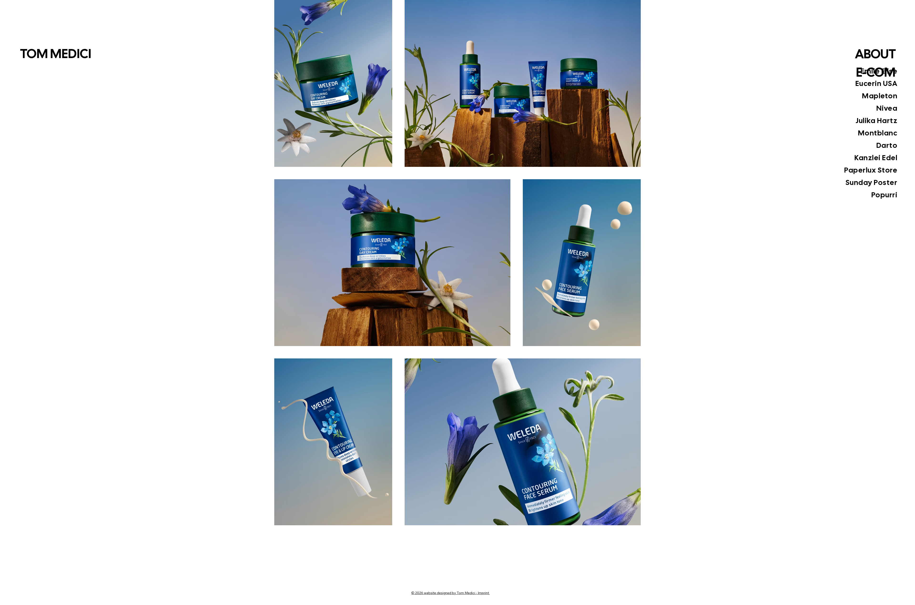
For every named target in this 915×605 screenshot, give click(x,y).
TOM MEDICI (56, 53)
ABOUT (875, 53)
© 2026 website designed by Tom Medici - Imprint (450, 593)
